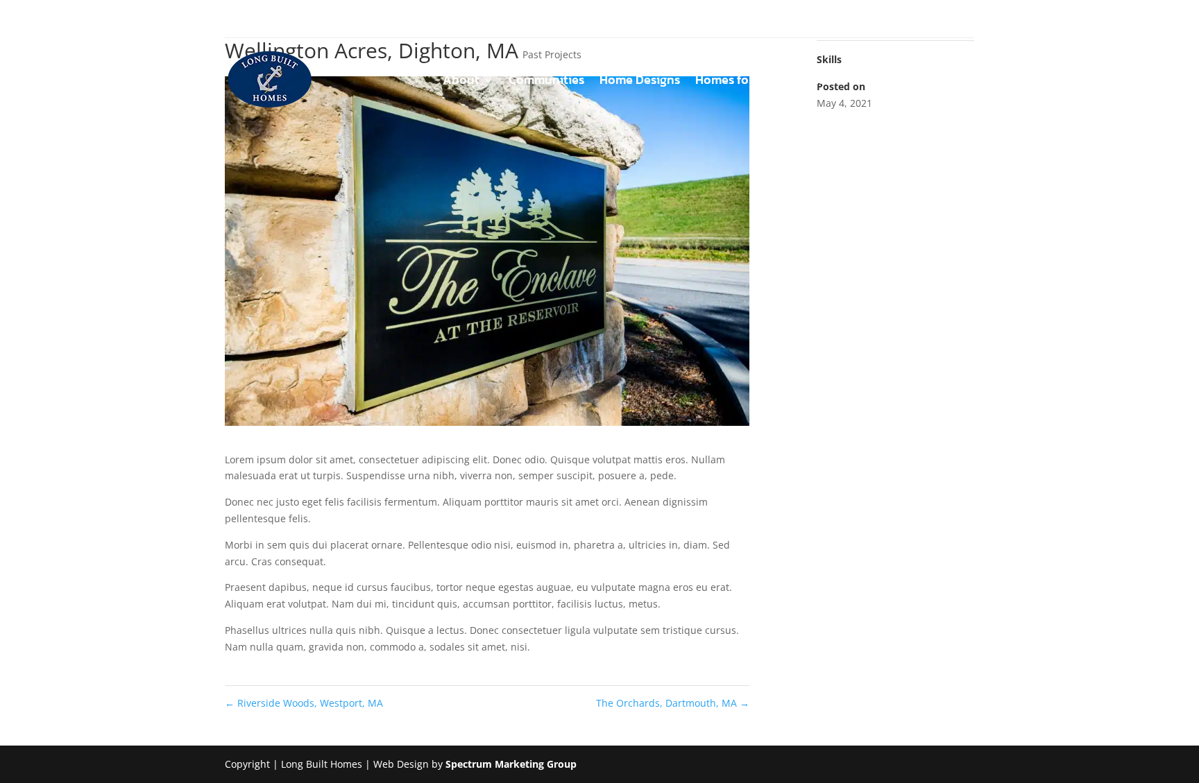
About (461, 82)
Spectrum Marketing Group (511, 764)
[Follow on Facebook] (236, 19)
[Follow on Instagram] (264, 19)
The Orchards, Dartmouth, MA (672, 702)
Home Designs (640, 82)
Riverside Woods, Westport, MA (304, 702)
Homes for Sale (738, 82)
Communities (546, 82)
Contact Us (943, 82)
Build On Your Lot (846, 82)
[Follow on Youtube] (291, 19)
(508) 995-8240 (933, 19)
